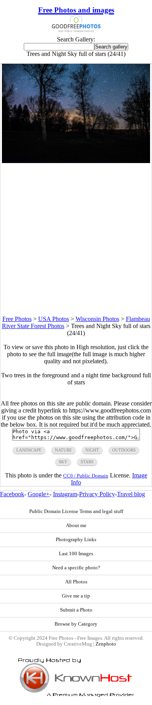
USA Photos (53, 319)
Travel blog (131, 494)
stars (87, 461)
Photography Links (76, 539)
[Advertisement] (76, 239)
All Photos (76, 582)
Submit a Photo (76, 610)
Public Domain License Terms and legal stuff (76, 511)
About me (76, 525)
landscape (29, 450)
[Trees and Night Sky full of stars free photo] (76, 161)
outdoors (124, 450)
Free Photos (17, 319)
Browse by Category (76, 624)
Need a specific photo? (76, 567)
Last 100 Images (76, 553)
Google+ (38, 494)
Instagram (65, 494)
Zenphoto (105, 644)
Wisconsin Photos (97, 319)
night (92, 450)
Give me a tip (76, 596)
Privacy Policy (97, 494)
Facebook (12, 494)
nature (63, 450)
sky (63, 461)
